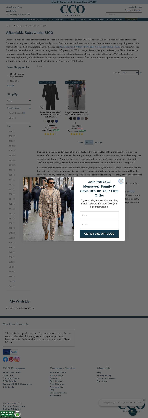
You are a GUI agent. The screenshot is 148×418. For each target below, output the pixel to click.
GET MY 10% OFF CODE (99, 233)
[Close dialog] (121, 181)
